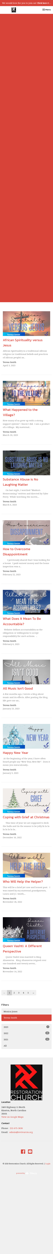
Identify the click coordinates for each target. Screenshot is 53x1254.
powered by (25, 1175)
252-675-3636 (16, 1128)
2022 (26, 1033)
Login (47, 1163)
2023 (26, 1026)
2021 (26, 1039)
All (5, 1045)
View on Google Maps (12, 1116)
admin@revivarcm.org (21, 1132)
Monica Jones (10, 1011)
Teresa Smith (10, 1017)
